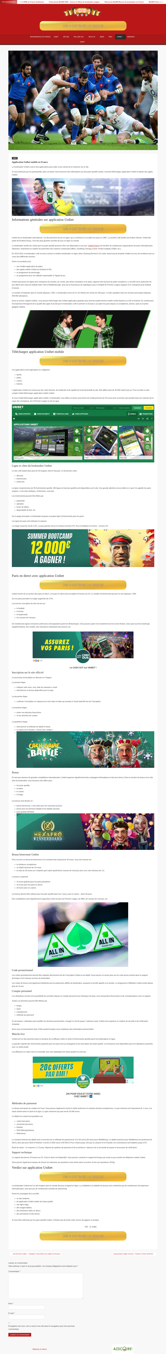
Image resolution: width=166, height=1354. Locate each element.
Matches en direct (40, 1349)
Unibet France (93, 246)
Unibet (120, 37)
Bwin (102, 37)
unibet (15, 158)
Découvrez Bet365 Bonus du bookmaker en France (56, 2)
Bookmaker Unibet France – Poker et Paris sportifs (133, 1254)
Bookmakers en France (40, 37)
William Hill (79, 37)
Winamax (131, 37)
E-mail (11, 1313)
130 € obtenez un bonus (83, 26)
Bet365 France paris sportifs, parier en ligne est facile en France (105, 2)
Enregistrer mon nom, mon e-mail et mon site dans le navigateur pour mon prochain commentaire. (41, 1327)
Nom (10, 1304)
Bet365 (66, 37)
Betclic (92, 37)
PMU (110, 37)
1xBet (56, 37)
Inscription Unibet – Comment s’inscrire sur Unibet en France (36, 1254)
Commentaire (14, 1271)
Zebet (82, 42)
